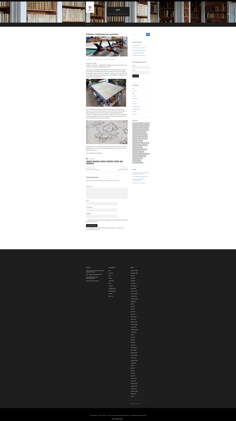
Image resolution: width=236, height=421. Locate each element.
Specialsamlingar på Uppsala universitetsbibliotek (138, 179)
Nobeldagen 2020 (136, 45)
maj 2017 (133, 370)
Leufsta (140, 140)
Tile (121, 161)
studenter (141, 151)
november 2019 (134, 293)
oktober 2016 (134, 388)
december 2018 (134, 321)
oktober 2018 (134, 327)
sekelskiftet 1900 (136, 149)
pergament (144, 145)
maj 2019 (133, 309)
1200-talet (135, 123)
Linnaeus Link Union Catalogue (138, 182)
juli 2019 (132, 303)
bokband (134, 132)
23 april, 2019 (89, 59)
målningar (135, 145)
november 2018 (134, 324)
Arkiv (133, 88)
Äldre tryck (134, 114)
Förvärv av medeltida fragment (138, 55)
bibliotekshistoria (136, 129)
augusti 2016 (133, 393)
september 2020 (134, 273)
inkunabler (140, 138)
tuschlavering (146, 153)
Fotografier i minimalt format (93, 169)
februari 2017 (134, 378)
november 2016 (134, 386)
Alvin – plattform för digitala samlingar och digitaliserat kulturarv (140, 173)
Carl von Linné (136, 134)
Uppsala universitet (141, 156)
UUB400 (134, 111)
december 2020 (134, 270)
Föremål (90, 158)
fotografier (145, 136)
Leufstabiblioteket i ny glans (138, 52)
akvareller (146, 127)
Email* (133, 70)
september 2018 (134, 329)
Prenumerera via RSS (136, 403)
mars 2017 (133, 375)
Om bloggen (89, 24)
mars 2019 (133, 314)
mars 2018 (133, 345)
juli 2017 (132, 365)
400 (118, 10)
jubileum (145, 138)
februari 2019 (134, 316)
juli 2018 (132, 334)
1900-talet (135, 127)
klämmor (103, 161)
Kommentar (89, 186)
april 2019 (133, 311)
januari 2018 (133, 350)
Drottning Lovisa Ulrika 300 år (138, 50)
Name (133, 65)
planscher (135, 147)
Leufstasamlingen (136, 142)
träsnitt (140, 153)
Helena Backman (98, 59)
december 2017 (134, 352)
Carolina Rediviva (143, 134)
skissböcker (144, 149)
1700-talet (141, 125)
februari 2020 (134, 285)
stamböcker (135, 151)
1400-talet (141, 123)
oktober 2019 (134, 296)
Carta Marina (96, 161)
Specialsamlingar (136, 108)
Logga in (148, 0)
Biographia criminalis (123, 169)
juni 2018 (133, 337)
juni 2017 (133, 368)
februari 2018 (134, 347)
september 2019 (134, 298)
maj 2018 (133, 339)
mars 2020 (133, 283)
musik (147, 142)
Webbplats (88, 213)
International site (142, 0)
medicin (143, 142)
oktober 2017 (134, 357)
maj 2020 (133, 278)
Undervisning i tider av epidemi (138, 47)
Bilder (133, 93)
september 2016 (134, 391)
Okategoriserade (136, 106)
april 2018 (133, 342)
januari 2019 (133, 319)
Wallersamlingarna (136, 160)
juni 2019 (133, 306)
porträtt (140, 147)
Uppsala (134, 156)
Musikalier (134, 103)
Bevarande (134, 90)
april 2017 (133, 373)
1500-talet (89, 161)
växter (141, 158)
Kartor (93, 158)
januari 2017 (133, 380)
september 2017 (134, 360)
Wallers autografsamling (138, 162)
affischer (140, 127)
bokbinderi (140, 132)
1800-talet (147, 125)
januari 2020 (133, 288)
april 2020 (133, 280)
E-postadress (89, 207)
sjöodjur (117, 161)
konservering (110, 161)
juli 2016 (132, 396)
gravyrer (134, 138)
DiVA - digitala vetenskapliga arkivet (140, 176)
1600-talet (135, 125)
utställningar (90, 163)
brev (145, 132)
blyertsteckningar (145, 129)
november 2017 (134, 355)
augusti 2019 (133, 301)
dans (134, 136)
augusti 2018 (133, 332)
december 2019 (134, 291)
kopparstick (135, 140)
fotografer (139, 136)
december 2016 (134, 383)
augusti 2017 (133, 363)
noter (139, 145)
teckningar (135, 153)
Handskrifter (135, 98)
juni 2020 (133, 275)
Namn (88, 200)
